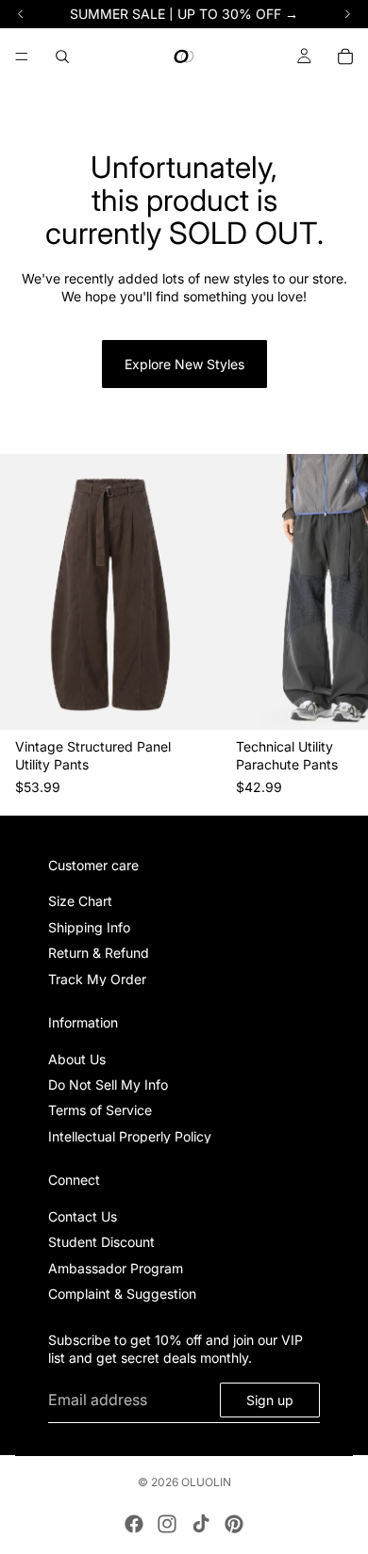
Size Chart (80, 901)
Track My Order (97, 978)
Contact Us (82, 1216)
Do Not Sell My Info (108, 1084)
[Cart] (345, 56)
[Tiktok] (201, 1524)
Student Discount (101, 1242)
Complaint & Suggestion (122, 1294)
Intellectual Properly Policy (129, 1135)
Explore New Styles (184, 364)
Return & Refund (98, 953)
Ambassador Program (115, 1267)
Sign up (269, 1399)
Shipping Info (89, 926)
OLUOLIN (206, 1482)
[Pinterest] (234, 1524)
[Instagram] (167, 1524)
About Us (77, 1058)
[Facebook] (134, 1524)
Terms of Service (100, 1110)
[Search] (62, 56)
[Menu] (21, 56)
